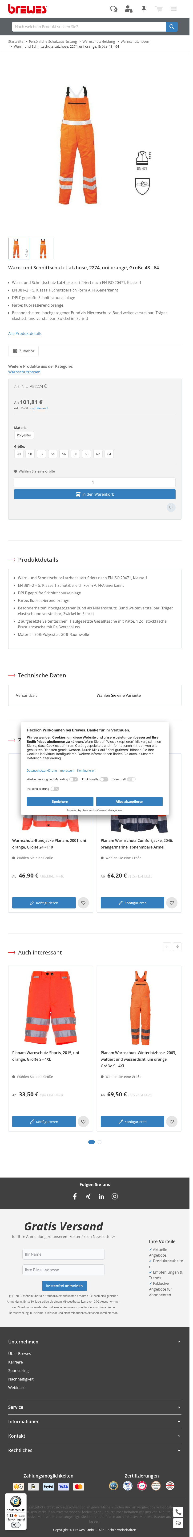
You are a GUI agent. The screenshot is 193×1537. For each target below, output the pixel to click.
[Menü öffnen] (173, 9)
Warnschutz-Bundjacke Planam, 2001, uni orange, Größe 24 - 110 (49, 844)
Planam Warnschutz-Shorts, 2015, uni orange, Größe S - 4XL (45, 1056)
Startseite (15, 41)
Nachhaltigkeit (21, 1379)
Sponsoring (18, 1370)
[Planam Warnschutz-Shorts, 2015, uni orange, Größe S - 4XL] (50, 1008)
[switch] (15, 1525)
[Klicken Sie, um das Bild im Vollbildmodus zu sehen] (94, 145)
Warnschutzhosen (135, 41)
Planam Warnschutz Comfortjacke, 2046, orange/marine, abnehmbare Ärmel (137, 844)
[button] (94, 1342)
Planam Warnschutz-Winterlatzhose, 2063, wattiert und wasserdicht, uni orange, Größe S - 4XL (138, 1059)
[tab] (91, 1142)
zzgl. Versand (39, 408)
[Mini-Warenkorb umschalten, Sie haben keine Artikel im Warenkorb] (158, 9)
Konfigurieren (47, 902)
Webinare (16, 1387)
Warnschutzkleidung (99, 41)
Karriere (15, 1362)
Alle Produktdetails (25, 333)
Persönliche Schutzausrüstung (53, 41)
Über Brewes (19, 1353)
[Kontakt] (113, 9)
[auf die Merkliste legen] (171, 507)
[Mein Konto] (128, 9)
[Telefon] (178, 1512)
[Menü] (24, 1496)
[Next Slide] (177, 946)
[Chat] (178, 1523)
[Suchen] (172, 27)
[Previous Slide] (167, 946)
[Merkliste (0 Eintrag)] (143, 9)
